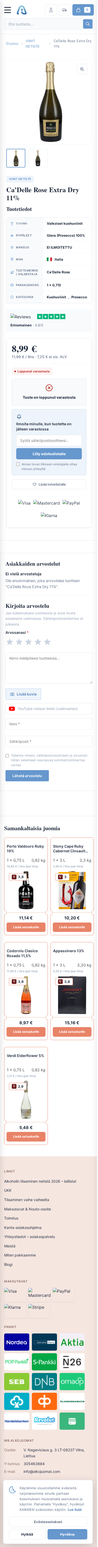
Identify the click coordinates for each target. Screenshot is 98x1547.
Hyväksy (67, 1534)
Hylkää (27, 1534)
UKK (7, 1190)
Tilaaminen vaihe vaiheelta (26, 1199)
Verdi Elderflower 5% (25, 1055)
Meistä (9, 1246)
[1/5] (9, 642)
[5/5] (47, 642)
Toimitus (11, 1218)
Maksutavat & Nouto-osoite (27, 1209)
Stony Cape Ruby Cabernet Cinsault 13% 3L (69, 849)
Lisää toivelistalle (52, 484)
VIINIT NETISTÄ (32, 43)
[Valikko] (10, 10)
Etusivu (12, 43)
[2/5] (19, 642)
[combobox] (43, 24)
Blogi (8, 1264)
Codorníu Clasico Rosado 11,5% (22, 953)
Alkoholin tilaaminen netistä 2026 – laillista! (40, 1181)
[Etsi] (88, 24)
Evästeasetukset (48, 1522)
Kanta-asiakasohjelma (23, 1227)
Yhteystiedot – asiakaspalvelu (29, 1236)
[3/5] (28, 642)
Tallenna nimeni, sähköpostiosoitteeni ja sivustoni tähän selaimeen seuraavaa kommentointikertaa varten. (49, 760)
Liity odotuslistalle (49, 454)
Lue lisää (75, 1509)
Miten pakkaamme (20, 1255)
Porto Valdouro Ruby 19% (25, 848)
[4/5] (38, 642)
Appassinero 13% (68, 951)
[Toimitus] (64, 10)
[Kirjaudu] (51, 10)
